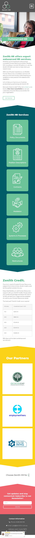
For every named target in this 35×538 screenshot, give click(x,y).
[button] (32, 6)
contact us (27, 87)
